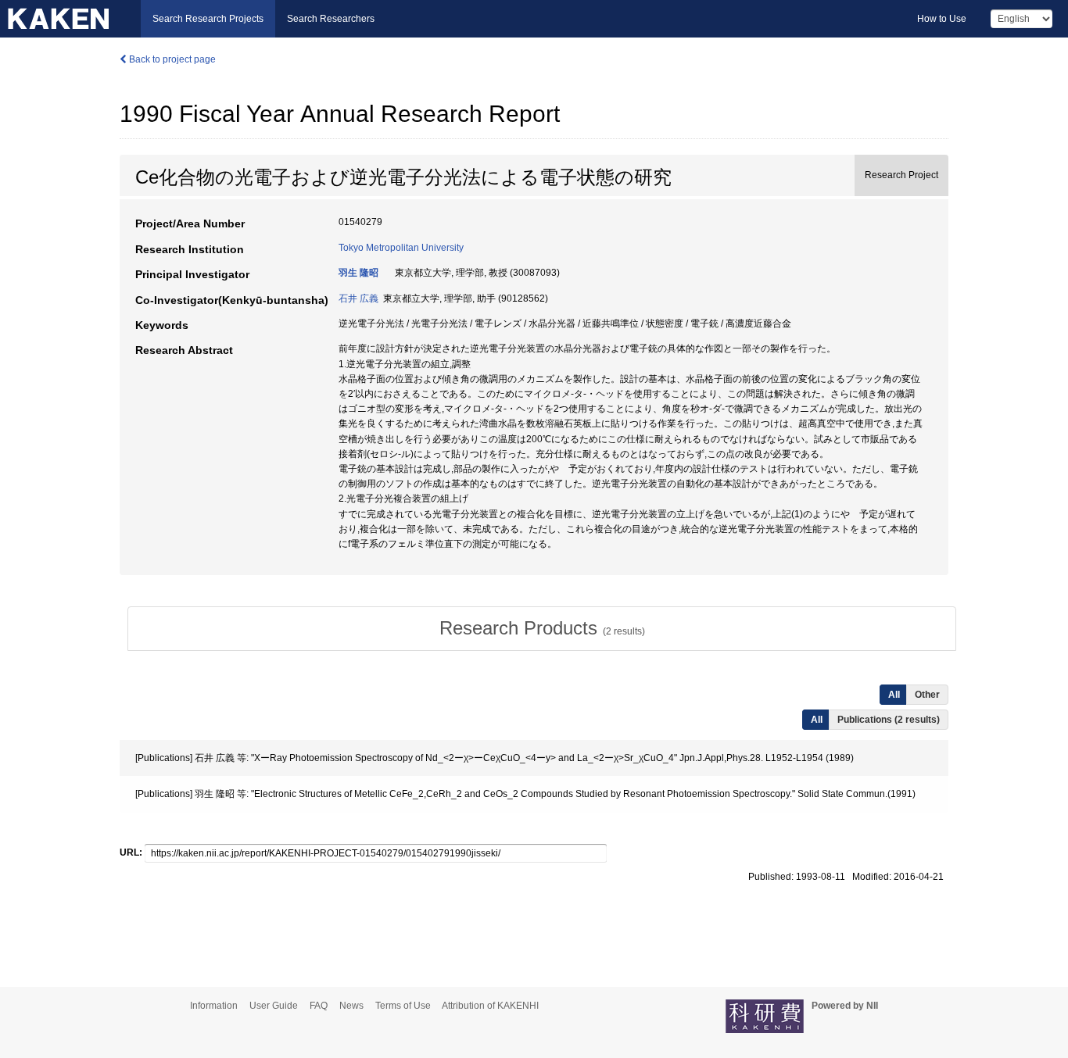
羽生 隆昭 (358, 272)
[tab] (541, 628)
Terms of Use (403, 1005)
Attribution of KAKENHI (490, 1005)
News (351, 1005)
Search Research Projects (207, 18)
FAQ (319, 1005)
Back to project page (171, 59)
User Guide (273, 1005)
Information (214, 1005)
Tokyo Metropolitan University (401, 247)
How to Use (941, 18)
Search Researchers (331, 18)
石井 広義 (358, 298)
